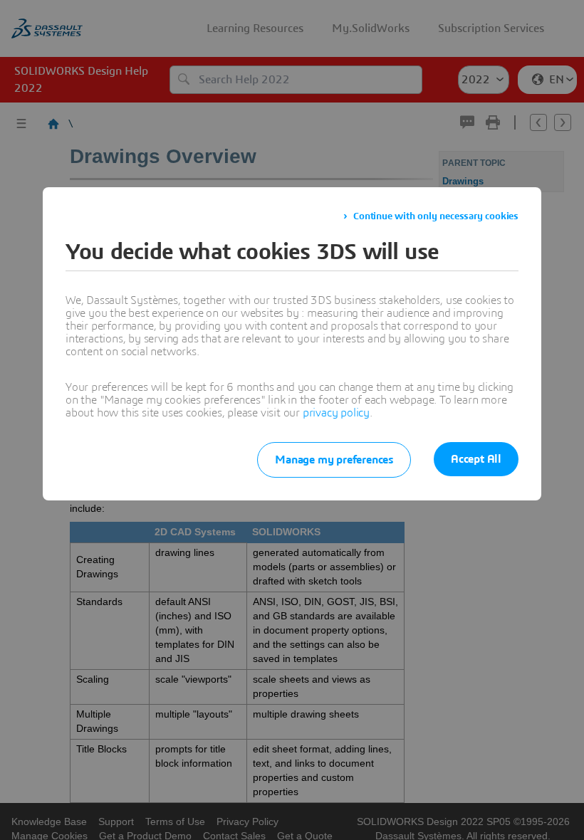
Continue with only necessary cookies (435, 216)
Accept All (476, 459)
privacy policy (336, 413)
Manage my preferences (334, 460)
